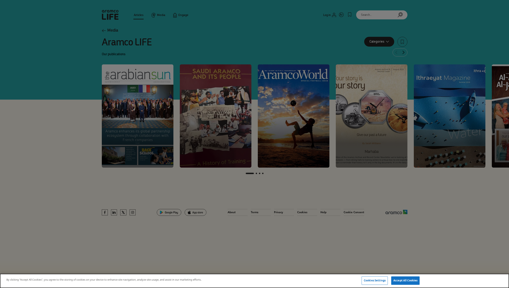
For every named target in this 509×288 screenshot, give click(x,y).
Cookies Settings (375, 280)
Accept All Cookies (405, 280)
